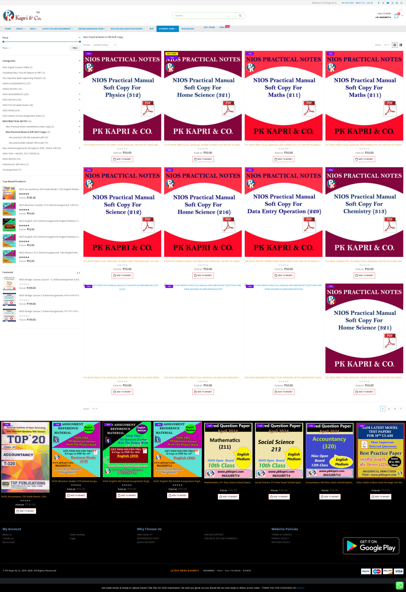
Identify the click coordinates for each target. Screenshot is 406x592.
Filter (75, 48)
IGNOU (19, 28)
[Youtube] (388, 3)
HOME (8, 28)
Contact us (8, 538)
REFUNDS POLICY (281, 542)
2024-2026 (224, 27)
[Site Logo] (22, 15)
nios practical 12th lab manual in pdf (26, 137)
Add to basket (124, 159)
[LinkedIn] (397, 3)
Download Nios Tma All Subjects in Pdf (21, 72)
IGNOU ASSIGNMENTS (14, 83)
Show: (378, 44)
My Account (348, 3)
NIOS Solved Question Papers (126, 28)
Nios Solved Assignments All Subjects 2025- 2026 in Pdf (29, 148)
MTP (152, 28)
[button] (394, 45)
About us (7, 534)
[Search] (240, 15)
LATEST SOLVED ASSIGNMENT (56, 28)
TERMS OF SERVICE (282, 534)
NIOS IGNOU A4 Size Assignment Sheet (22, 115)
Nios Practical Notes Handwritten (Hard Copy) (28, 126)
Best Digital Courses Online (16, 67)
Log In (370, 3)
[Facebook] (379, 3)
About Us (360, 3)
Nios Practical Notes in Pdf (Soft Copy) (26, 131)
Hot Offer (209, 27)
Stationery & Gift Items (14, 164)
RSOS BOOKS (188, 28)
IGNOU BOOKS (10, 88)
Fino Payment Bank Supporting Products (22, 78)
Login (72, 538)
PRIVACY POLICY (280, 538)
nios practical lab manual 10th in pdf (26, 142)
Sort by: (87, 44)
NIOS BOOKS (9, 99)
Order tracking (77, 534)
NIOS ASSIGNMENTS (13, 94)
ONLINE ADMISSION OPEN (90, 28)
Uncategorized (10, 169)
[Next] (400, 408)
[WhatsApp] (401, 3)
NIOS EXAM (8, 110)
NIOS (32, 28)
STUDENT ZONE (166, 28)
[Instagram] (392, 3)
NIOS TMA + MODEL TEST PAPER (19, 153)
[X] (383, 3)
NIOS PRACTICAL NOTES (15, 121)
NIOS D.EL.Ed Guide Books (16, 105)
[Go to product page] (9, 193)
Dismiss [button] (300, 587)
